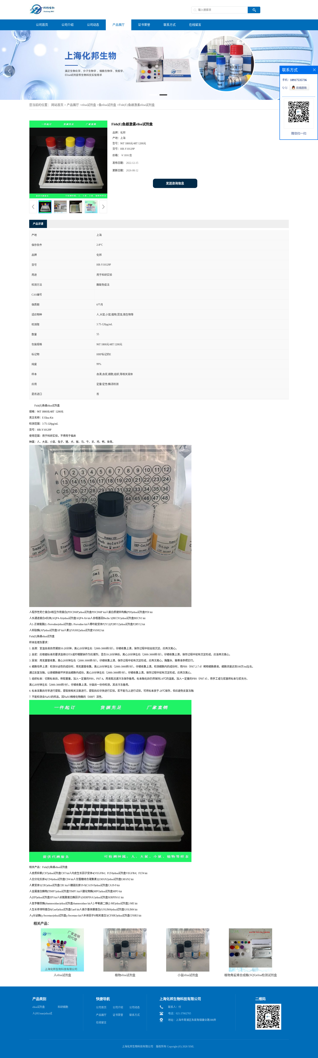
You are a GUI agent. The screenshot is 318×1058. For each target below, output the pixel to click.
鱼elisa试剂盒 (107, 91)
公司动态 (134, 994)
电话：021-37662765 (179, 1000)
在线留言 (101, 1009)
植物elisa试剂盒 (125, 961)
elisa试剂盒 (89, 91)
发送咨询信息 (175, 170)
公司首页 (101, 994)
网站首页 (57, 91)
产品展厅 (73, 91)
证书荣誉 (118, 1001)
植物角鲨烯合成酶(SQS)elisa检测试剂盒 (250, 961)
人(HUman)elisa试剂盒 (42, 1001)
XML (191, 1033)
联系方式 (134, 1001)
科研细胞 (63, 993)
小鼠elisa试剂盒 (188, 961)
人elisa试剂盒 (62, 961)
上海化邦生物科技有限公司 (137, 1033)
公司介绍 (118, 994)
